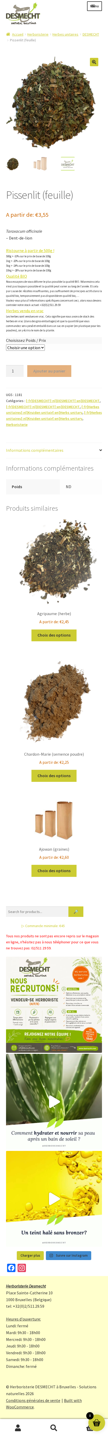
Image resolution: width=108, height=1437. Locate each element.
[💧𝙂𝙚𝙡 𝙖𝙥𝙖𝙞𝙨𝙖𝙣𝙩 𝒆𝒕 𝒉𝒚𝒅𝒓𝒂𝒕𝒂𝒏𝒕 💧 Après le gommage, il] (54, 1102)
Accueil (17, 34)
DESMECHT (91, 34)
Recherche (54, 1428)
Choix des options (54, 635)
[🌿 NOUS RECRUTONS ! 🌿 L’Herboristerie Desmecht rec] (54, 1005)
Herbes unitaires (65, 34)
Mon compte (18, 1428)
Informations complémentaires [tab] (34, 450)
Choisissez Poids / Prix (26, 340)
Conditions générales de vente (33, 1400)
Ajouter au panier (49, 371)
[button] (94, 62)
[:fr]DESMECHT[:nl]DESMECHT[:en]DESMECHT (63, 400)
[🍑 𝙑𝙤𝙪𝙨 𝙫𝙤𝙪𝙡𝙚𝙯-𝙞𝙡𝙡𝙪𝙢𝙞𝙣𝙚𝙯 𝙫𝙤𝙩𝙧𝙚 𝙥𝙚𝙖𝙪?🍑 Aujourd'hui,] (54, 1199)
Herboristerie (37, 34)
